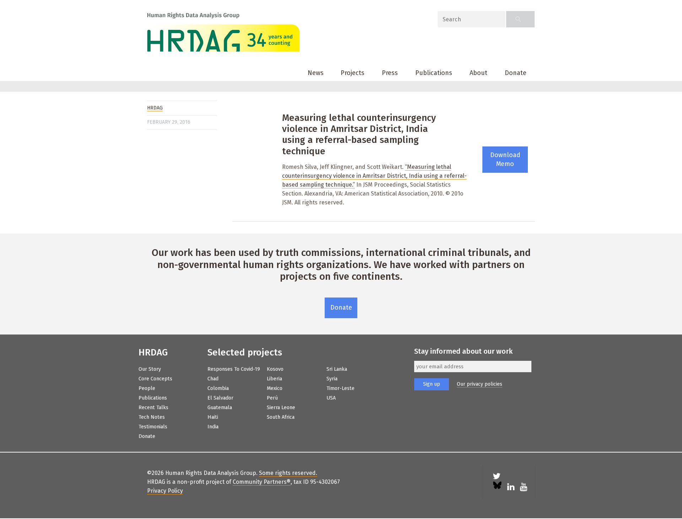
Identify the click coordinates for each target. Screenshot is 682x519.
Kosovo (275, 369)
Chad (212, 379)
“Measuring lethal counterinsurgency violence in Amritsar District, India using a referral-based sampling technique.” (374, 176)
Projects (352, 73)
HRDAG (155, 108)
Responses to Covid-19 (233, 369)
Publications (433, 73)
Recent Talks (153, 408)
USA (331, 398)
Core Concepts (155, 379)
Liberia (274, 379)
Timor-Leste (340, 388)
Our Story (150, 369)
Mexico (274, 388)
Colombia (218, 388)
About (478, 73)
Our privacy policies (479, 384)
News (316, 73)
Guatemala (219, 408)
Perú (272, 398)
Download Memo (505, 159)
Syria (331, 379)
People (147, 388)
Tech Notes (152, 417)
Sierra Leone (281, 408)
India (212, 427)
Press (390, 73)
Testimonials (153, 427)
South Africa (280, 417)
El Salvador (220, 398)
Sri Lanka (336, 369)
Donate (515, 73)
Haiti (212, 417)
